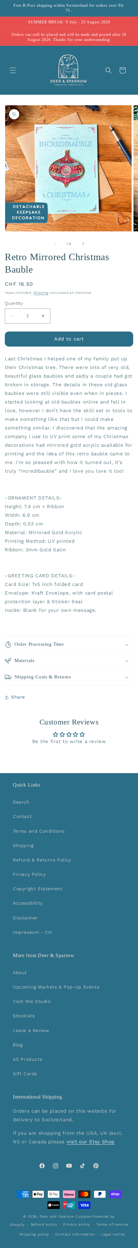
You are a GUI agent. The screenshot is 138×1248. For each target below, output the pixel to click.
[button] (13, 70)
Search (21, 801)
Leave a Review (31, 1030)
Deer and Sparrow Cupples (65, 1216)
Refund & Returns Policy (42, 859)
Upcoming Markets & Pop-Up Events (56, 986)
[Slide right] (83, 243)
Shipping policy (34, 1234)
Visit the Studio (32, 1001)
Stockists (24, 1015)
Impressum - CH (32, 932)
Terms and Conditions (39, 831)
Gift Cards (25, 1073)
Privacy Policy (29, 874)
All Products (27, 1059)
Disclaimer (25, 917)
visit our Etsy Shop (91, 1142)
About (20, 972)
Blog (17, 1044)
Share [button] (18, 697)
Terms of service (112, 1224)
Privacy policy (76, 1224)
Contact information (75, 1234)
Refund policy (44, 1224)
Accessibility (28, 903)
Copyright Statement (38, 888)
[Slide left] (55, 243)
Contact (22, 816)
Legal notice (113, 1234)
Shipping (40, 292)
